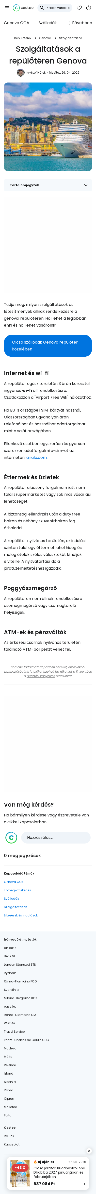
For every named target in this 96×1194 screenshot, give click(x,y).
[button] (7, 8)
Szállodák (48, 23)
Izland (8, 1073)
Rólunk (9, 1136)
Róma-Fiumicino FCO (20, 981)
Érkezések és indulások (21, 915)
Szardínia (11, 990)
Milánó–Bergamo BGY (20, 998)
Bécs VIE (10, 956)
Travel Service (14, 1031)
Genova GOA (16, 23)
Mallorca (10, 1107)
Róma (8, 1090)
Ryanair (10, 973)
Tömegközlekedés (17, 890)
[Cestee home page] (23, 8)
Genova (45, 38)
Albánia (10, 1082)
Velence (10, 1065)
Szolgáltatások (70, 38)
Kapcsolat (11, 1144)
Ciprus (9, 1098)
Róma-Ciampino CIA (20, 1015)
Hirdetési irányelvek (41, 676)
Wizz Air (9, 1023)
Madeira (10, 1048)
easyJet (10, 1006)
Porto (7, 1115)
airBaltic (10, 948)
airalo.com (36, 457)
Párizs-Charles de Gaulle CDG (26, 1040)
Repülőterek (22, 38)
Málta (8, 1057)
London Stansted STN (20, 964)
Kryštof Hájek (36, 72)
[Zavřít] (89, 1151)
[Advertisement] (48, 245)
